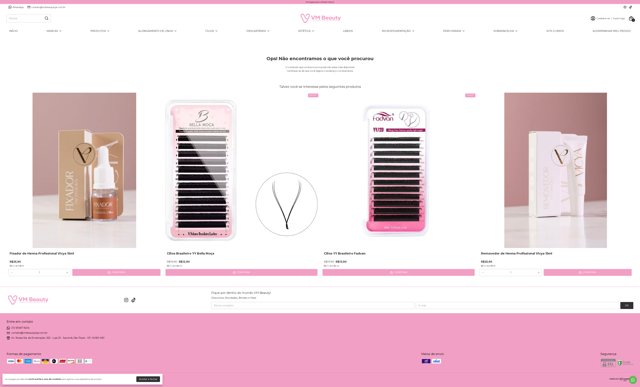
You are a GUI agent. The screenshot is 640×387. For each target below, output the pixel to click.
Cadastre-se (603, 18)
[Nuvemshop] (621, 380)
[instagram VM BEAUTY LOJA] (625, 7)
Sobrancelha (504, 30)
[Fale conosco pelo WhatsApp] (633, 380)
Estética (304, 30)
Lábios (348, 30)
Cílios (209, 30)
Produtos (98, 30)
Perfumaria (452, 30)
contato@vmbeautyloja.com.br (48, 7)
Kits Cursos (555, 30)
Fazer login (619, 18)
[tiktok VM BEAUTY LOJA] (630, 7)
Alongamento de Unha (155, 30)
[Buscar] (46, 18)
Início (13, 30)
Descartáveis (256, 30)
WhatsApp (18, 7)
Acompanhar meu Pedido (612, 30)
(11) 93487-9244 (20, 327)
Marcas (52, 30)
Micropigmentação (396, 30)
